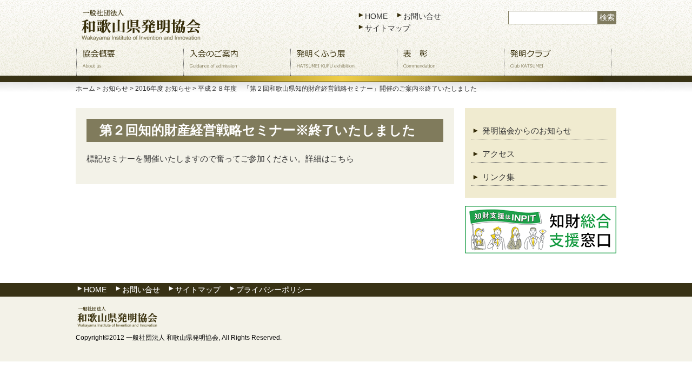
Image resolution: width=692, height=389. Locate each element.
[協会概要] (130, 62)
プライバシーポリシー (274, 290)
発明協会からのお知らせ (526, 130)
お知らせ (115, 88)
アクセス (498, 153)
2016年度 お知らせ (163, 88)
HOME (376, 16)
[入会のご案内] (237, 62)
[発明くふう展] (344, 62)
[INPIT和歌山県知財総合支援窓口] (540, 229)
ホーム (85, 88)
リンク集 (498, 177)
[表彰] (450, 62)
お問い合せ (422, 16)
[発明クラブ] (557, 62)
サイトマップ (387, 28)
